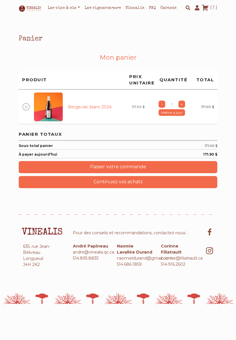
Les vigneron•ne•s (103, 8)
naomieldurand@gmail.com (144, 258)
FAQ (152, 8)
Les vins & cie (62, 8)
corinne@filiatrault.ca (182, 258)
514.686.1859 (129, 264)
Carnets (168, 8)
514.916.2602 (173, 264)
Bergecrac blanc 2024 (90, 106)
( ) (213, 7)
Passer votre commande (118, 166)
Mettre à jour (171, 112)
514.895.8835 (85, 258)
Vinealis (134, 8)
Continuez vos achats (118, 181)
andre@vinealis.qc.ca (93, 252)
